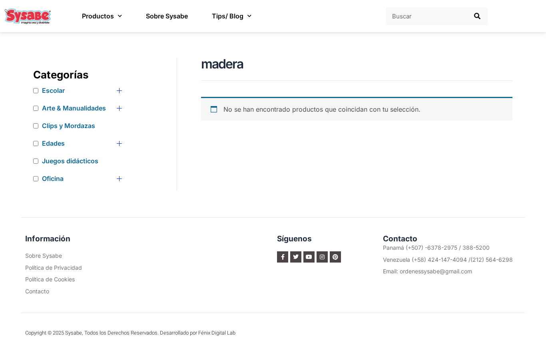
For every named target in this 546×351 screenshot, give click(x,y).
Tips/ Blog (227, 16)
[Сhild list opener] (119, 90)
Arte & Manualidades (74, 108)
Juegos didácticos (70, 161)
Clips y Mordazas (68, 126)
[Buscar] (478, 16)
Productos (98, 16)
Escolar (53, 90)
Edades (53, 143)
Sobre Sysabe (167, 16)
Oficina (53, 178)
